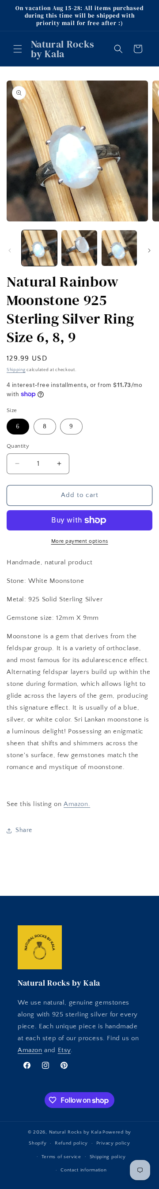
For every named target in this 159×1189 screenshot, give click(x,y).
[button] (17, 49)
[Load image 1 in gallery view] (39, 247)
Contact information (83, 1170)
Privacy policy (113, 1143)
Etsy (64, 1050)
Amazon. (77, 804)
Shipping (16, 370)
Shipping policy (108, 1157)
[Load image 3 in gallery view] (119, 247)
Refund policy (71, 1143)
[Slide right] (149, 250)
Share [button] (23, 830)
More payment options (79, 541)
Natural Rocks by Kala (75, 1132)
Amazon (30, 1050)
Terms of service (61, 1157)
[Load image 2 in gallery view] (79, 247)
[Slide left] (9, 250)
